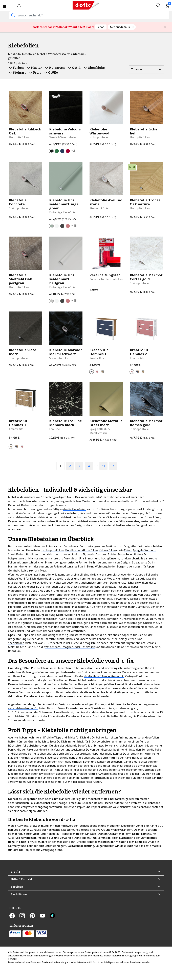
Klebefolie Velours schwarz (65, 131)
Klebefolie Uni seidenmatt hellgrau (61, 279)
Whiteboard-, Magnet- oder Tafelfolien (70, 647)
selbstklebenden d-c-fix (23, 708)
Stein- (36, 834)
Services (17, 886)
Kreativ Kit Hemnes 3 (18, 423)
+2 (73, 151)
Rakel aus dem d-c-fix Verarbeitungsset (51, 749)
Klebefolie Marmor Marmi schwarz (65, 352)
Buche (40, 586)
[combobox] (89, 15)
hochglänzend (110, 558)
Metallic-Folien (68, 590)
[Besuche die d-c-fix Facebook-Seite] (14, 916)
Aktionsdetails (120, 27)
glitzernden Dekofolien (39, 611)
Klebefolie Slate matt (22, 352)
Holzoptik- (46, 590)
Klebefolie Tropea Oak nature (145, 202)
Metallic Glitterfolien (93, 594)
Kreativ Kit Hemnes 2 (139, 352)
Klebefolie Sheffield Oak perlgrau (20, 279)
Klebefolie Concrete (18, 202)
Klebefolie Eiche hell (143, 131)
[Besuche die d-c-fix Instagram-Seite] (24, 916)
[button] (165, 27)
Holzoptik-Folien (53, 550)
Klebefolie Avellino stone (106, 202)
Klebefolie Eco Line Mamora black (65, 423)
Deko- (34, 590)
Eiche (25, 586)
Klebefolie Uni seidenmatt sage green (63, 204)
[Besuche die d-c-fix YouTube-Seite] (45, 916)
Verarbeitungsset (105, 275)
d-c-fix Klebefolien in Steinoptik (104, 676)
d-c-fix (15, 871)
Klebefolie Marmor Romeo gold (146, 423)
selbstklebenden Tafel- (103, 639)
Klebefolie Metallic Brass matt (106, 423)
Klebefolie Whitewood (99, 131)
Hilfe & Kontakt (21, 879)
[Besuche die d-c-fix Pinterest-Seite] (35, 916)
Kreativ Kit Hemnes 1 (99, 352)
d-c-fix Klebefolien (74, 509)
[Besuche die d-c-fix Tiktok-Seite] (52, 916)
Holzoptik (52, 834)
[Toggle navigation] (4, 6)
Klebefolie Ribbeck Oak (25, 131)
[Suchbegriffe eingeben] (13, 15)
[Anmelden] (19, 5)
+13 (74, 225)
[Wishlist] (158, 5)
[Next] (113, 466)
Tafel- (128, 550)
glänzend (152, 830)
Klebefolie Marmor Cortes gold (146, 277)
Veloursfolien (107, 550)
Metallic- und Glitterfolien (81, 550)
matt (91, 558)
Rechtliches (19, 894)
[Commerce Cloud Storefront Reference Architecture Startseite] (86, 5)
